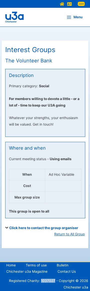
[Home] (62, 4)
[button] (81, 4)
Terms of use (36, 265)
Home (11, 265)
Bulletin (62, 265)
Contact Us (67, 271)
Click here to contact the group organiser (43, 228)
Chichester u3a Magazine (27, 271)
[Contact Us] (69, 4)
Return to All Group (69, 234)
